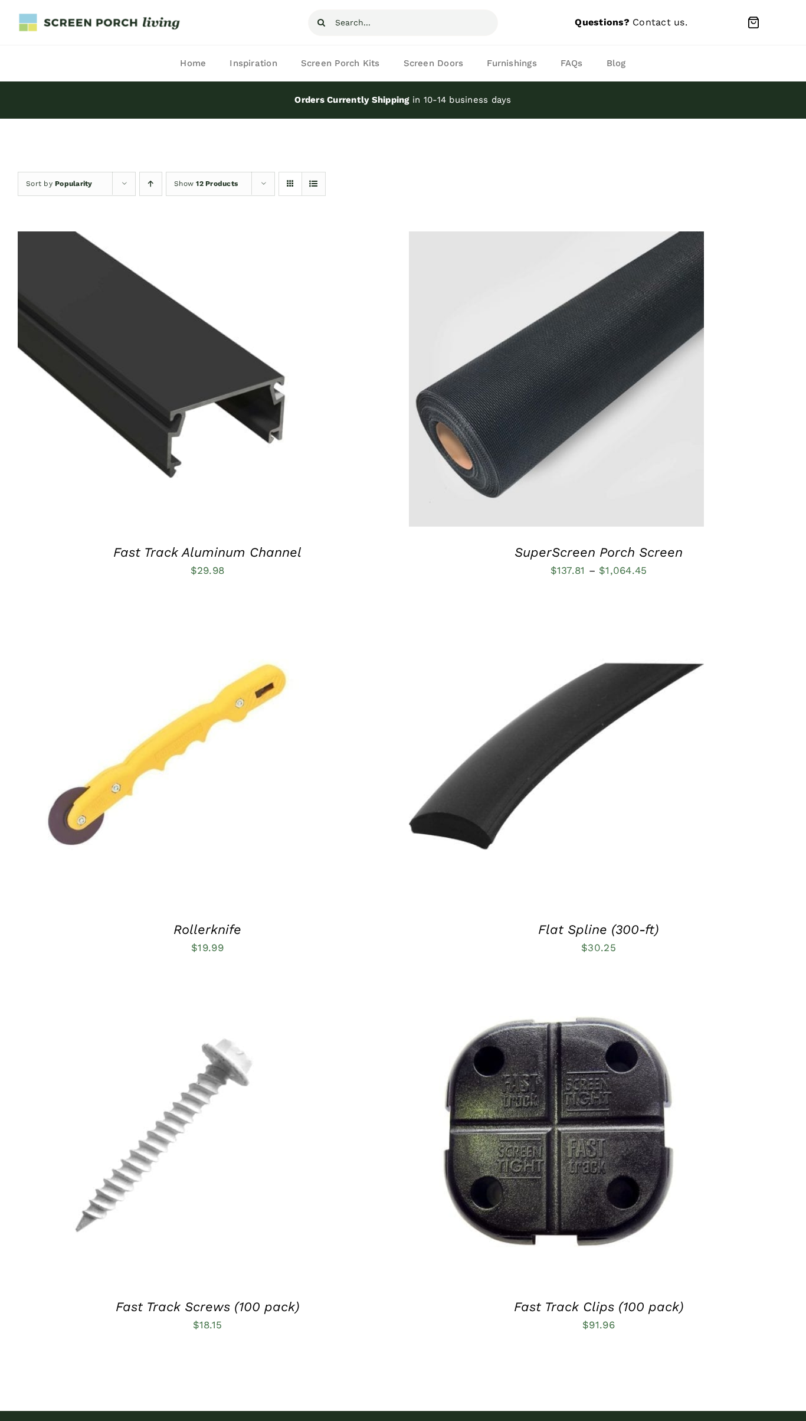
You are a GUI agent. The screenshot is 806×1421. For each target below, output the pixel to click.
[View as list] (313, 183)
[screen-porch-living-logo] (100, 17)
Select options (129, 382)
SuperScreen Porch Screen (599, 552)
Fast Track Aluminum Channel (207, 552)
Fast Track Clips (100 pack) (599, 1306)
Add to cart (129, 759)
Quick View (210, 382)
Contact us (659, 22)
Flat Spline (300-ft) (598, 929)
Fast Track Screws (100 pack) (208, 1306)
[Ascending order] (150, 184)
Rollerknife (207, 929)
